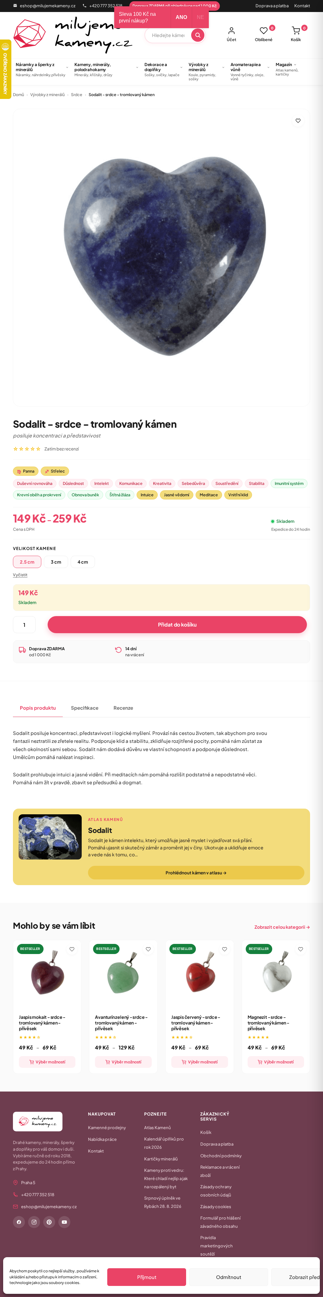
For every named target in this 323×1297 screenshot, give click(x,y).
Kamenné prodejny (107, 1127)
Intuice (147, 494)
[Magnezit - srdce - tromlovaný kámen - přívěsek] (276, 974)
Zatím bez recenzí (61, 448)
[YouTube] (64, 1222)
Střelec (55, 471)
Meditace (209, 494)
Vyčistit (20, 574)
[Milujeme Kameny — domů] (73, 35)
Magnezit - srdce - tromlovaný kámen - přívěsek (268, 1022)
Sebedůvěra (193, 483)
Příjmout (146, 1277)
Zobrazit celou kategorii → (282, 927)
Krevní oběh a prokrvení (39, 494)
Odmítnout (228, 1277)
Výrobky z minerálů (47, 94)
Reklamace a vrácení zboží (220, 1171)
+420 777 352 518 (105, 5)
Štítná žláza (119, 494)
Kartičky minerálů (161, 1158)
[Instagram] (34, 1222)
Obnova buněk (85, 494)
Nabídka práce (102, 1139)
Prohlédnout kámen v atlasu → (196, 872)
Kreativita (162, 483)
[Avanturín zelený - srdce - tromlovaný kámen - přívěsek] (123, 974)
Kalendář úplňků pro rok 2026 (164, 1143)
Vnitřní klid (238, 494)
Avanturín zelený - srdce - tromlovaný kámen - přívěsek (121, 1022)
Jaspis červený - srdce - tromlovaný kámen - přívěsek (195, 1022)
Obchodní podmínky (221, 1155)
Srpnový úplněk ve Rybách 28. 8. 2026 (162, 1202)
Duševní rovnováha (34, 483)
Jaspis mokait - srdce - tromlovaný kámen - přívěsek (42, 1022)
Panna (25, 471)
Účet (231, 39)
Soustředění (226, 483)
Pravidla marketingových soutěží (216, 1246)
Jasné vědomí (176, 494)
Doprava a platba (272, 5)
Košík (298, 34)
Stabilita (256, 483)
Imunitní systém (289, 483)
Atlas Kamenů (157, 1127)
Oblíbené (264, 34)
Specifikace (84, 708)
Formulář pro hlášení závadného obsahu (220, 1222)
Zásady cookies (215, 1206)
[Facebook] (19, 1222)
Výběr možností (50, 1061)
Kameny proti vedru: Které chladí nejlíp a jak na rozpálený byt (166, 1178)
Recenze (123, 708)
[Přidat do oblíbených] (298, 121)
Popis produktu (38, 708)
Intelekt (101, 483)
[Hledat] (197, 35)
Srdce (76, 94)
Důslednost (73, 483)
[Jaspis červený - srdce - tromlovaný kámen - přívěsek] (200, 974)
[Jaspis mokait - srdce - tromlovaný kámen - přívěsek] (47, 974)
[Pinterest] (49, 1222)
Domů (18, 94)
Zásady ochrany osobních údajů (216, 1190)
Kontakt (302, 5)
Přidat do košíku (177, 624)
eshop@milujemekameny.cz (47, 5)
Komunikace (131, 483)
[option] (27, 562)
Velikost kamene (34, 548)
